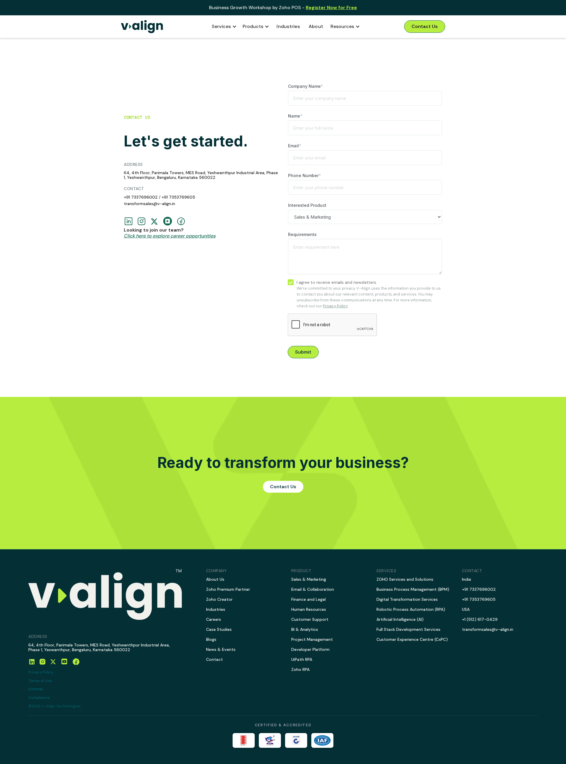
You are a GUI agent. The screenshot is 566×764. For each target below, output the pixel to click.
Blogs (211, 639)
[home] (142, 26)
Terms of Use (40, 681)
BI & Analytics (304, 629)
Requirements (302, 234)
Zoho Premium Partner (228, 589)
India (466, 579)
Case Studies (219, 629)
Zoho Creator (219, 599)
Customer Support (309, 619)
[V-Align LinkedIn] (31, 661)
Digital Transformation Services (407, 599)
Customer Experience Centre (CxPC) (412, 639)
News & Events (221, 649)
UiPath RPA (301, 659)
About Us (215, 579)
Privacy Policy (40, 672)
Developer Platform (310, 649)
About (316, 26)
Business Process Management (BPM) (412, 589)
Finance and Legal (308, 599)
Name (295, 115)
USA (466, 609)
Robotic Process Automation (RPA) (410, 609)
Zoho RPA (300, 669)
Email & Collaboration (312, 589)
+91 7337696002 (141, 197)
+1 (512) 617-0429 (480, 619)
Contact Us (425, 26)
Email (294, 145)
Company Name (305, 86)
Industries (288, 26)
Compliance (39, 698)
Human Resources (308, 609)
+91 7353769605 (178, 197)
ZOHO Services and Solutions (404, 579)
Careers (213, 619)
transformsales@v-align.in (149, 203)
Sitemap (35, 689)
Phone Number (304, 175)
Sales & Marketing (308, 579)
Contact (214, 659)
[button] (224, 26)
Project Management (312, 639)
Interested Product (307, 205)
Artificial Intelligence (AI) (400, 619)
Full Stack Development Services (408, 629)
